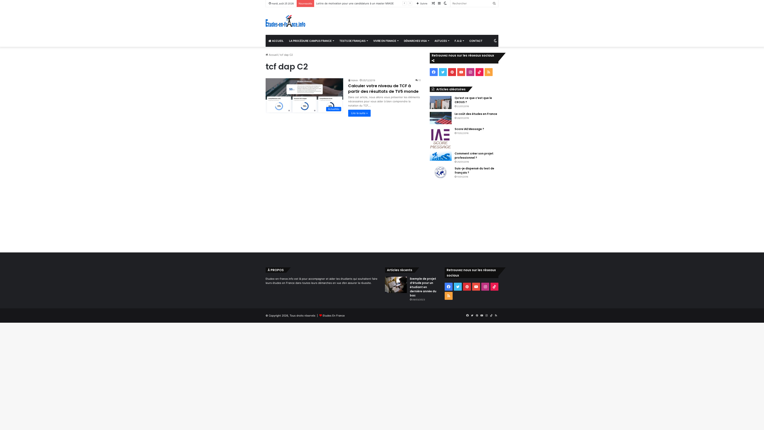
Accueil (273, 54)
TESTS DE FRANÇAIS (352, 40)
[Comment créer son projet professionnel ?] (441, 156)
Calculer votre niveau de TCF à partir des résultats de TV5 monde (383, 88)
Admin (354, 80)
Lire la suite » (359, 113)
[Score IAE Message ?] (441, 138)
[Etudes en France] (285, 21)
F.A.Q (458, 40)
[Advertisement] (382, 214)
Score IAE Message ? (469, 129)
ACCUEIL (277, 40)
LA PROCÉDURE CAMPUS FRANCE (310, 40)
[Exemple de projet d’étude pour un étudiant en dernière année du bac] (396, 285)
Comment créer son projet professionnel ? (474, 155)
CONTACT (475, 40)
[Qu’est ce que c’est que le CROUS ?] (441, 102)
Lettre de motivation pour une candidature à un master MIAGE (355, 3)
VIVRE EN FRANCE (384, 40)
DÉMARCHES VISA (415, 40)
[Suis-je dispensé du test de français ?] (441, 172)
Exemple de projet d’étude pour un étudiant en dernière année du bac (423, 287)
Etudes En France (334, 315)
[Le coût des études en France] (441, 118)
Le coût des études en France (476, 114)
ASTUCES (441, 40)
